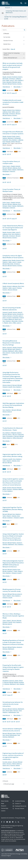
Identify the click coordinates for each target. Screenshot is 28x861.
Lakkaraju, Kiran (7, 112)
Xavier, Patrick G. (13, 710)
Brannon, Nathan (15, 765)
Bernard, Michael (7, 84)
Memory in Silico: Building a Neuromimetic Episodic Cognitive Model (13, 616)
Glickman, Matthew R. (8, 351)
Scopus (13, 93)
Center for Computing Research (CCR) (15, 18)
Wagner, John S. (8, 323)
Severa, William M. (9, 319)
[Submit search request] (24, 29)
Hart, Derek (6, 710)
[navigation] (14, 783)
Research (7, 7)
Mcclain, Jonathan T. (8, 517)
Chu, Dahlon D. (7, 433)
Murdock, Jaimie (16, 82)
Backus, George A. (7, 347)
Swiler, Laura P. (10, 80)
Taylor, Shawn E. (7, 461)
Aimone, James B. (17, 312)
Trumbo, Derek (15, 353)
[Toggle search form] (21, 3)
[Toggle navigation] (2, 13)
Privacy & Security (20, 818)
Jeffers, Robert (19, 351)
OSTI (8, 93)
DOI (4, 93)
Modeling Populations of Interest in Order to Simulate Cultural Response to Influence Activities (13, 642)
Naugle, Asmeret (7, 77)
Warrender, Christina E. (9, 78)
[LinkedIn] (13, 822)
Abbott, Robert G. (7, 438)
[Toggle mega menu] (25, 3)
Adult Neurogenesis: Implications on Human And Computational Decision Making (13, 405)
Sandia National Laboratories (8, 830)
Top (24, 859)
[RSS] (19, 822)
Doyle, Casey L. (16, 136)
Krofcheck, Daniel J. (17, 77)
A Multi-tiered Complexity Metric (13, 283)
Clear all (13, 49)
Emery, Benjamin (7, 82)
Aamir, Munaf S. (16, 349)
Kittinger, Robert (10, 141)
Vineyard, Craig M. (7, 312)
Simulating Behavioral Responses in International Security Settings (11, 343)
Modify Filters (9, 44)
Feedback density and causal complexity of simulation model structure (13, 102)
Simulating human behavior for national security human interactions (13, 704)
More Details (17, 87)
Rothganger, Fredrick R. (9, 171)
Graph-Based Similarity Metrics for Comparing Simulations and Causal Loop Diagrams (13, 227)
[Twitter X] (16, 822)
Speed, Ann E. (18, 319)
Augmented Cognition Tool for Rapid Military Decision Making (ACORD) (13, 509)
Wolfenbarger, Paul (14, 712)
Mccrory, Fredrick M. (18, 434)
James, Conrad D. (7, 317)
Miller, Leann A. (17, 323)
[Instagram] (4, 822)
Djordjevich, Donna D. (8, 680)
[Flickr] (10, 822)
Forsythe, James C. (18, 316)
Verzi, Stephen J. (19, 80)
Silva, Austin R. (6, 353)
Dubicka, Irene (16, 461)
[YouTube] (7, 822)
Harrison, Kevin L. (7, 434)
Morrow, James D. (17, 594)
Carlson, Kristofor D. (17, 314)
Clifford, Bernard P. (18, 438)
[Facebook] (2, 822)
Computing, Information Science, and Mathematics (16, 11)
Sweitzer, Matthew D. (8, 138)
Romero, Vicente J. (17, 84)
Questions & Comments (7, 818)
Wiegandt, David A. (16, 433)
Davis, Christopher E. (8, 436)
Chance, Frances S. (8, 316)
